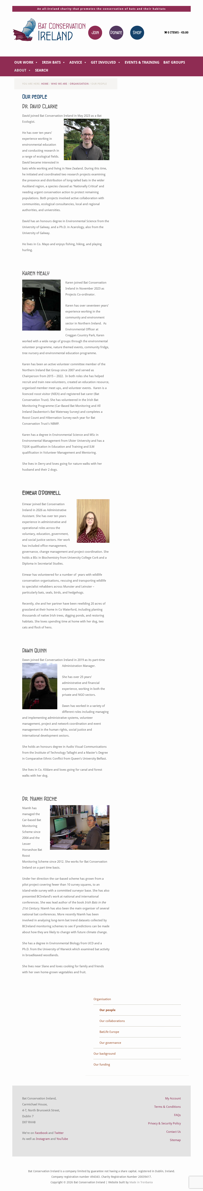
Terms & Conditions (167, 1107)
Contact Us (173, 1132)
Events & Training (142, 62)
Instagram (43, 1139)
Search (41, 70)
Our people (108, 1010)
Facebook (41, 1133)
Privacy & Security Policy (164, 1123)
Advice (75, 62)
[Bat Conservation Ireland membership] (95, 32)
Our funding (102, 1064)
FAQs (177, 1115)
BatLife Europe (109, 1032)
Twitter (59, 1133)
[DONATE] (116, 32)
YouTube (62, 1139)
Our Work (23, 62)
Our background (105, 1053)
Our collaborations (112, 1021)
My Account (173, 1098)
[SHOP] (137, 32)
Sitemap (175, 1140)
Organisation (102, 999)
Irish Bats (51, 62)
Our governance (110, 1043)
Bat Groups (174, 62)
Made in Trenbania (141, 1182)
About (20, 70)
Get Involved (103, 62)
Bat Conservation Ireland (49, 29)
